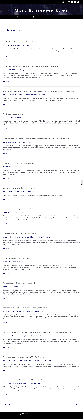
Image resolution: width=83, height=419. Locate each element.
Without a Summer (26, 45)
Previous (6, 404)
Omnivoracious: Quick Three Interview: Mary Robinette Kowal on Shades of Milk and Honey (37, 332)
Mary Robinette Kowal (42, 11)
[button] (12, 17)
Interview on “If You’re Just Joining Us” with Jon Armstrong (25, 308)
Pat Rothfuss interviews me (13, 114)
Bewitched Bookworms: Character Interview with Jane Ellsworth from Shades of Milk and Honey (39, 91)
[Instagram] (62, 2)
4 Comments (30, 191)
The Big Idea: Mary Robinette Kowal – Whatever (21, 42)
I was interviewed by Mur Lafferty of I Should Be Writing (25, 380)
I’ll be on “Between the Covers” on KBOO (18, 258)
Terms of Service (7, 414)
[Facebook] (71, 2)
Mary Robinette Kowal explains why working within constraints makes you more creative (36, 139)
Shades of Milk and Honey (38, 95)
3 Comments (26, 142)
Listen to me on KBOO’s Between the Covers (19, 234)
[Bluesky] (77, 2)
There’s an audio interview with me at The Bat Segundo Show (26, 357)
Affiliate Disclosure (27, 414)
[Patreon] (68, 2)
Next (78, 404)
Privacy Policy (17, 414)
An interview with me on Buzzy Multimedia (19, 188)
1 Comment (47, 237)
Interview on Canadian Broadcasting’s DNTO (20, 163)
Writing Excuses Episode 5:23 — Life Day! (19, 283)
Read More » (6, 57)
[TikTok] (65, 2)
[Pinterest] (74, 2)
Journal (18, 45)
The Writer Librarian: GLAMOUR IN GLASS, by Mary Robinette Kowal (30, 66)
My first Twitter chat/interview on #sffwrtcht (21, 209)
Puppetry (25, 311)
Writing (23, 191)
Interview (13, 45)
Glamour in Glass (18, 70)
